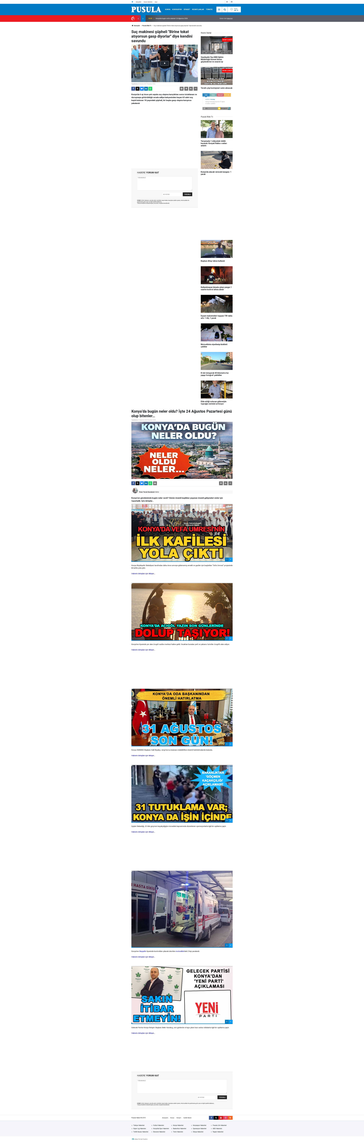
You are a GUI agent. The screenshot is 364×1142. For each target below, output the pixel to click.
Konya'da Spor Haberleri (161, 1128)
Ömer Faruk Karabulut (147, 492)
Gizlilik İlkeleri (187, 1118)
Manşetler (138, 2)
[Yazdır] (182, 89)
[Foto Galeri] (232, 2)
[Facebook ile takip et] (211, 1118)
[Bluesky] (142, 89)
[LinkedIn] (146, 89)
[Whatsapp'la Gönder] (150, 89)
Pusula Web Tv (146, 25)
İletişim (179, 1118)
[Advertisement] (164, 152)
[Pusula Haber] (146, 9)
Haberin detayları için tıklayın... (143, 573)
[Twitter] (137, 89)
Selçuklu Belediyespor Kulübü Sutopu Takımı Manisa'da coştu (176, 18)
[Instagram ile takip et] (225, 1118)
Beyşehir (142, 951)
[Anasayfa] (132, 2)
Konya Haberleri (178, 1125)
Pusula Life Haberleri (220, 1125)
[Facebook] (133, 89)
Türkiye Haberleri (138, 1125)
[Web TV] (227, 2)
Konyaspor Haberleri (199, 1125)
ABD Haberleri (217, 1128)
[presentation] (138, 18)
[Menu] (219, 9)
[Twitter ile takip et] (216, 1118)
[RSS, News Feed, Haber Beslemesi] (230, 1118)
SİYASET (187, 9)
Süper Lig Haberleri (139, 1128)
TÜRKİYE (209, 9)
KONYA (167, 9)
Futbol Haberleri (158, 1125)
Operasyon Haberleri (199, 1128)
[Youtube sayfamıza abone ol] (220, 1118)
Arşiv (156, 2)
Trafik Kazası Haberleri (140, 1132)
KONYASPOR (177, 9)
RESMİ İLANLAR (198, 9)
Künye (172, 1118)
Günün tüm (226, 18)
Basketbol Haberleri (179, 1128)
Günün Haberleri (148, 2)
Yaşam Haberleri (218, 1132)
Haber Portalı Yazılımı (141, 1139)
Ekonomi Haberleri (159, 1132)
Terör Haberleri (178, 1132)
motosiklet (180, 951)
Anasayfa (137, 25)
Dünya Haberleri (198, 1132)
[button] (186, 89)
